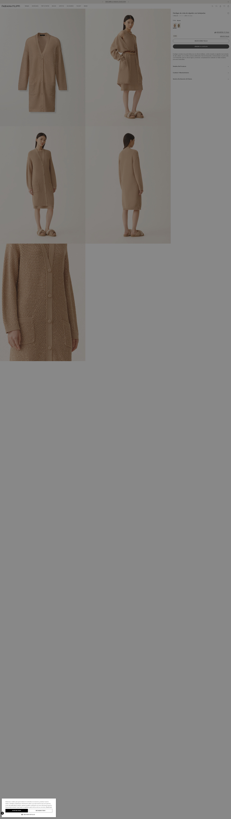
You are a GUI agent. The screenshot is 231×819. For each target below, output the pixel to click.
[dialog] (115, 409)
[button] (28, 814)
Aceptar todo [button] (16, 810)
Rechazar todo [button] (40, 810)
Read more (49, 807)
